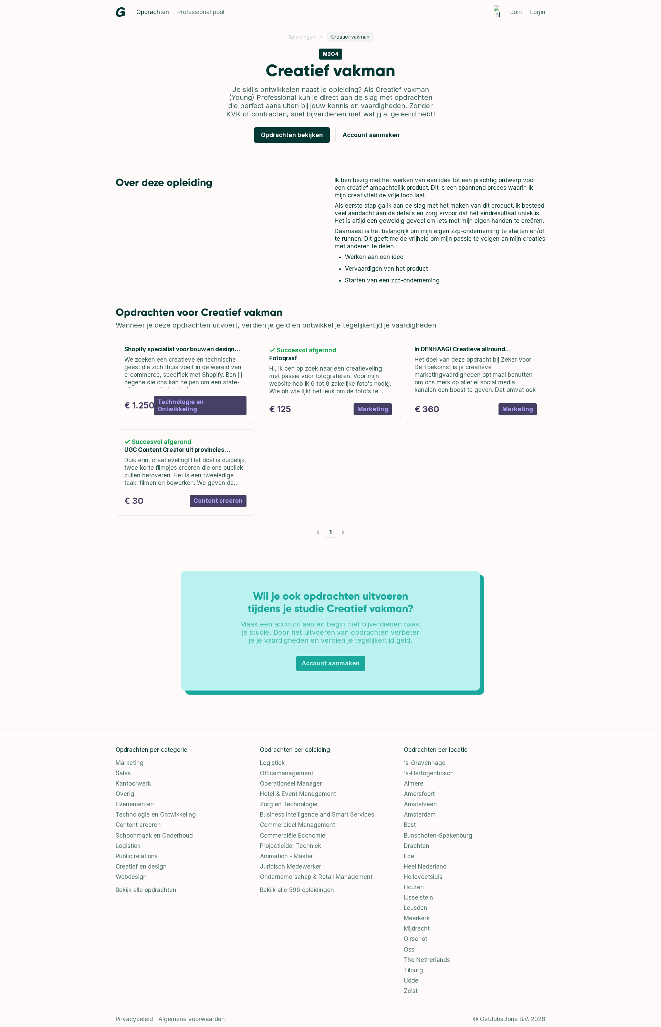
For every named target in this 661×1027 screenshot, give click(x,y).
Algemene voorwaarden (191, 1019)
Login (537, 12)
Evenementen (135, 804)
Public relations (137, 856)
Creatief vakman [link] (350, 37)
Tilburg (413, 970)
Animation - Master (286, 856)
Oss (409, 949)
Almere (413, 783)
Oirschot (415, 938)
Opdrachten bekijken (292, 135)
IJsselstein (418, 897)
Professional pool (200, 12)
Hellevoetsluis (423, 876)
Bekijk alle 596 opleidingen (297, 889)
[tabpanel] (440, 230)
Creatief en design (141, 866)
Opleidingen (301, 37)
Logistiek (128, 845)
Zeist (411, 990)
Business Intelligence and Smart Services (317, 814)
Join (516, 12)
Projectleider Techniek (290, 845)
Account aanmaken (371, 135)
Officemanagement (286, 773)
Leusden (415, 907)
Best (410, 824)
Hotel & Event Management (298, 793)
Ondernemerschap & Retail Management (316, 876)
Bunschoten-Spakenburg (438, 835)
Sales (123, 773)
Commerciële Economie (292, 835)
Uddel (412, 980)
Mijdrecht (417, 928)
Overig (125, 793)
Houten (414, 887)
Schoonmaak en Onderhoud (154, 835)
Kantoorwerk (133, 783)
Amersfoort (419, 793)
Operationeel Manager (291, 783)
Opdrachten (152, 12)
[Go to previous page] (318, 532)
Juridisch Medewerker (290, 866)
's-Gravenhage (424, 762)
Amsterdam (420, 814)
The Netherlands (427, 959)
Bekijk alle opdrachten (146, 889)
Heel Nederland (425, 866)
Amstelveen (420, 804)
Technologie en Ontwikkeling (156, 814)
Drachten (416, 845)
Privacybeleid (134, 1019)
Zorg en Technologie (288, 804)
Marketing (130, 762)
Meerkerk (417, 918)
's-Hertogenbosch (429, 773)
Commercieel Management (297, 824)
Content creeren (138, 824)
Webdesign (131, 876)
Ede (409, 856)
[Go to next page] (342, 532)
